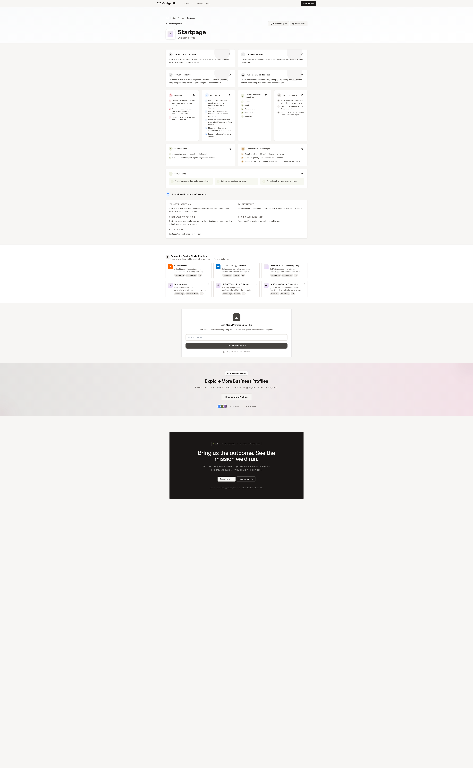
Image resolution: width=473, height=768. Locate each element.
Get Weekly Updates (236, 345)
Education (248, 116)
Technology (249, 101)
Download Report (280, 24)
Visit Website (300, 24)
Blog (208, 3)
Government (249, 109)
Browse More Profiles (236, 397)
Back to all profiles (175, 24)
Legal (247, 105)
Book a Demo (308, 3)
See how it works (246, 479)
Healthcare (249, 112)
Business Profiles (177, 18)
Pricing (200, 3)
